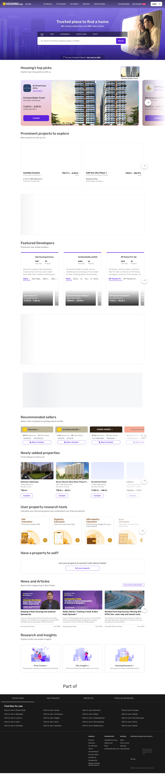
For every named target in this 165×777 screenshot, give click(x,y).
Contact (36, 118)
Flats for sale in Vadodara (52, 680)
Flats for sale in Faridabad (13, 680)
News (122, 695)
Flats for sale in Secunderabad (93, 676)
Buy (42, 34)
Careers (91, 695)
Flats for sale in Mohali (51, 665)
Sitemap (123, 700)
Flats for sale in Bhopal (130, 669)
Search (121, 41)
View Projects (37, 91)
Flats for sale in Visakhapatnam (93, 673)
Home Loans (124, 698)
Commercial (65, 34)
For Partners (92, 700)
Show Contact (38, 397)
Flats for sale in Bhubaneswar (93, 680)
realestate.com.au (110, 695)
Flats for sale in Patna (129, 676)
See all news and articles (133, 539)
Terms (90, 703)
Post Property (138, 4)
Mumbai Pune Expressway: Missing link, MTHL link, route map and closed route (123, 567)
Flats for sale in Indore (12, 676)
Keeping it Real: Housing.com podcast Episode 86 (38, 567)
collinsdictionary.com (111, 703)
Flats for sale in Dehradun (91, 665)
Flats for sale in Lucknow (13, 673)
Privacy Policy (93, 709)
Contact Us (92, 712)
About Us (91, 698)
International (124, 703)
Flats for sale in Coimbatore (53, 669)
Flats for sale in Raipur (90, 669)
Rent (52, 34)
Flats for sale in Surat (51, 676)
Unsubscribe (92, 715)
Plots (95, 34)
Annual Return (93, 706)
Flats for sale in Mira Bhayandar (133, 673)
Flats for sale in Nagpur (51, 673)
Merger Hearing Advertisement (94, 719)
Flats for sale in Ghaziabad (13, 669)
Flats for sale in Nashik (130, 680)
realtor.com (108, 698)
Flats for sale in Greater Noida (14, 665)
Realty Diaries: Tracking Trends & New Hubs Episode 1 (80, 567)
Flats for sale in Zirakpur (130, 665)
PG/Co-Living (81, 34)
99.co (106, 700)
